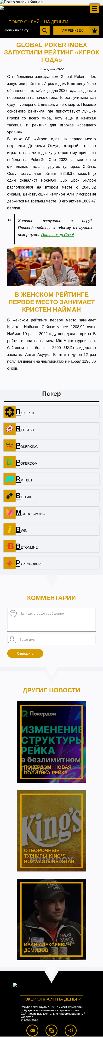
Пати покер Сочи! (57, 235)
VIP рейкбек (72, 30)
